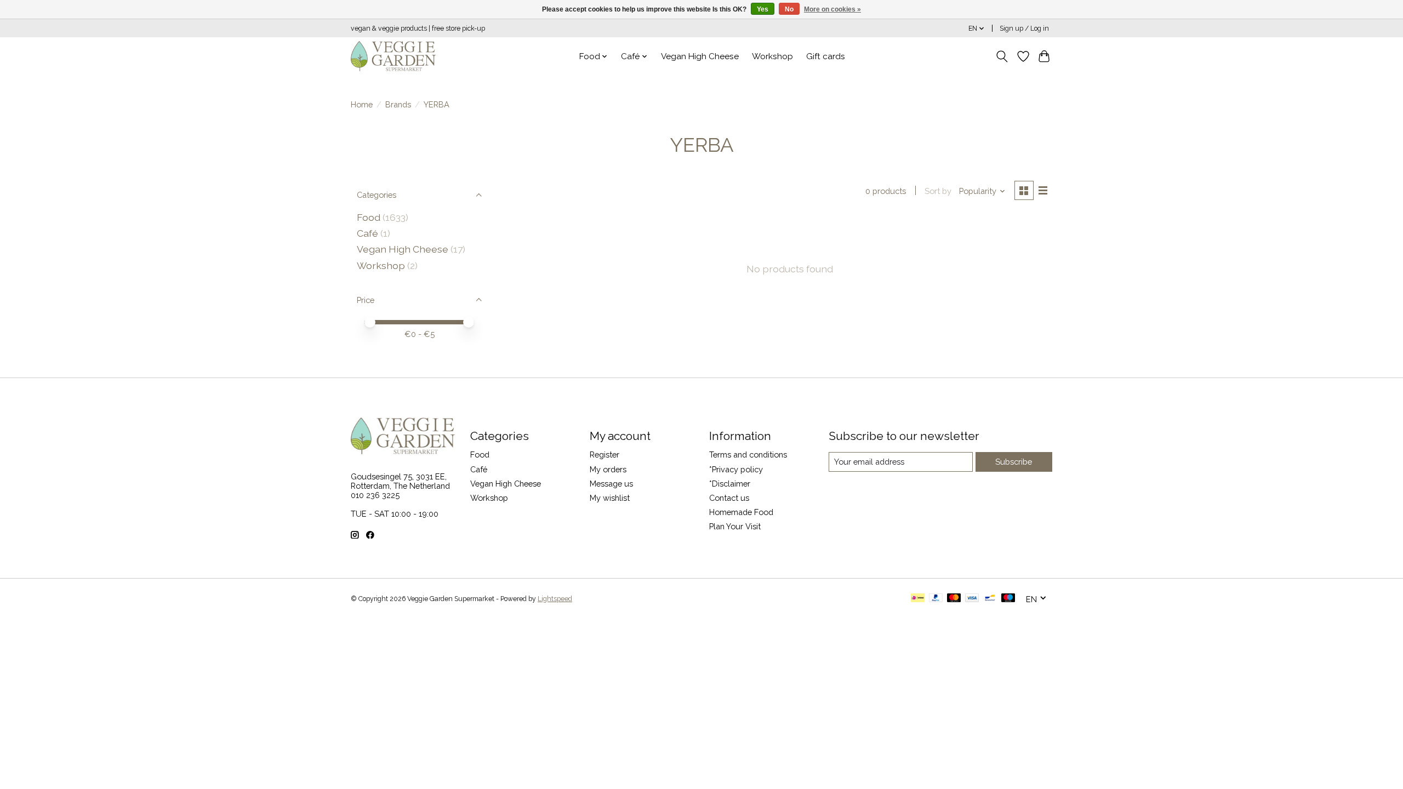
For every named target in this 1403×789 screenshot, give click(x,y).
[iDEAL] (918, 598)
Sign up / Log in (1024, 28)
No (789, 9)
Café (367, 233)
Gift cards (825, 56)
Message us (611, 483)
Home (362, 104)
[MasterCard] (954, 598)
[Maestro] (1008, 598)
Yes (762, 9)
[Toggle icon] (1002, 56)
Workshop (772, 56)
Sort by (938, 191)
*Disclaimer (729, 483)
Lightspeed (555, 599)
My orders (608, 469)
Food (368, 217)
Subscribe (1013, 461)
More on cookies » (832, 9)
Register (604, 454)
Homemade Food (741, 512)
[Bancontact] (990, 598)
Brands (398, 104)
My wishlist (610, 497)
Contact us (729, 497)
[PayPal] (936, 598)
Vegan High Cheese (700, 56)
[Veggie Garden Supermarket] (393, 56)
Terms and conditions (748, 454)
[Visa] (972, 598)
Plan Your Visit (735, 526)
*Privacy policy (736, 469)
